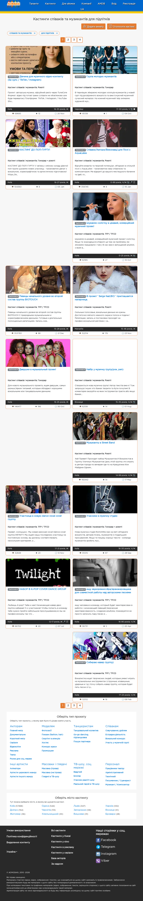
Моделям (48, 726)
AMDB (101, 4)
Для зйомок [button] (68, 4)
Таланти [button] (34, 4)
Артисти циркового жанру (23, 772)
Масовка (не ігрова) (52, 772)
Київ (12, 806)
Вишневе (79, 814)
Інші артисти (19, 764)
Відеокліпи (15, 747)
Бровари (110, 814)
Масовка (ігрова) (50, 768)
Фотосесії (47, 730)
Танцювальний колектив (86, 730)
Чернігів (46, 810)
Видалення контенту (18, 843)
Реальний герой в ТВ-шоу (86, 784)
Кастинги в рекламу (62, 847)
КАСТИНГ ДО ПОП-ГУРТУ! (34, 150)
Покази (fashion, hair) (52, 735)
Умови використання (18, 831)
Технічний (110, 776)
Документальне (18, 735)
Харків (109, 806)
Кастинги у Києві (61, 836)
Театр (13, 755)
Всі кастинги (58, 831)
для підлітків (47, 33)
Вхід (114, 4)
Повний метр (16, 730)
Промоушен (48, 751)
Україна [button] (11, 852)
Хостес (45, 743)
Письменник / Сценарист (118, 780)
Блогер (77, 776)
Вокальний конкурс (115, 739)
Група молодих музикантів (101, 77)
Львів (77, 806)
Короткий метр (17, 739)
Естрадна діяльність (115, 735)
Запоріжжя (80, 810)
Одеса (45, 806)
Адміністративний (114, 772)
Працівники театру (114, 768)
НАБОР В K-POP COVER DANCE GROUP (42, 589)
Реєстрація (129, 4)
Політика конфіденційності (22, 837)
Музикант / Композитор (117, 785)
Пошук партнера (82, 741)
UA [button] (82, 9)
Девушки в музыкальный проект (37, 370)
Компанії (86, 4)
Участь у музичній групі (117, 743)
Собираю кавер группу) (100, 662)
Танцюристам (83, 726)
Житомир (15, 814)
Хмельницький (50, 814)
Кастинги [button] (50, 4)
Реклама (14, 751)
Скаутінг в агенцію (51, 739)
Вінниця (110, 810)
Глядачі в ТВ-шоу (50, 776)
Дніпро (14, 810)
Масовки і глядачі (54, 764)
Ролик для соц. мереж (21, 759)
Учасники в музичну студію (101, 516)
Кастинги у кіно (60, 842)
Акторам (16, 726)
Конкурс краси (49, 747)
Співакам (111, 726)
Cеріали (14, 743)
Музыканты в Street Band (100, 443)
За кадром (57, 864)
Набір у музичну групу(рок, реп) (104, 370)
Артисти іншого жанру (21, 776)
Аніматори (15, 768)
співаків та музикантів (20, 33)
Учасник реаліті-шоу (84, 780)
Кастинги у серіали (62, 853)
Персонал (112, 764)
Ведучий (78, 772)
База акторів (58, 858)
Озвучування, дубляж (116, 730)
